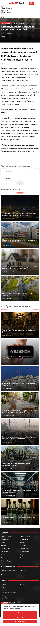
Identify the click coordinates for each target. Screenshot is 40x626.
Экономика (23, 558)
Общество (4, 552)
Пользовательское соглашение (11, 575)
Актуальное (24, 539)
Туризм (3, 558)
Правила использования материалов (9, 571)
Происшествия (6, 9)
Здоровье (4, 14)
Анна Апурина (5, 37)
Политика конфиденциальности (27, 571)
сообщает (30, 74)
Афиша (3, 542)
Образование (6, 12)
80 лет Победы (6, 561)
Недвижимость (6, 548)
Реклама (3, 584)
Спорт (22, 555)
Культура (4, 10)
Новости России (25, 536)
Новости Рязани (6, 536)
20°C (31, 3)
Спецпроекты (5, 555)
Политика (4, 7)
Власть (22, 542)
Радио (3, 587)
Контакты (23, 584)
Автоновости (5, 539)
